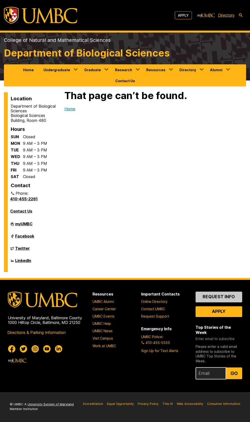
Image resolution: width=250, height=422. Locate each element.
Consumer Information (223, 404)
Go (234, 373)
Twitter (22, 250)
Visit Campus (103, 338)
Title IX (167, 404)
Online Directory (154, 301)
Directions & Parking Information (36, 332)
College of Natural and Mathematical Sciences (57, 40)
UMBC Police (151, 337)
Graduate (92, 70)
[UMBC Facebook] (11, 348)
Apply (183, 15)
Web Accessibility (190, 404)
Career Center (104, 309)
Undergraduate (56, 70)
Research (123, 70)
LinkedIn (23, 262)
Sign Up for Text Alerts (159, 351)
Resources (156, 70)
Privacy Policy (148, 404)
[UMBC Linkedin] (58, 348)
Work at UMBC (104, 346)
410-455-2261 (24, 198)
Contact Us (125, 81)
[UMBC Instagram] (35, 348)
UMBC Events (104, 316)
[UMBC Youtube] (47, 348)
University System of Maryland (51, 404)
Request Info (219, 296)
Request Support (155, 316)
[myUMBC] (206, 15)
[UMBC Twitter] (23, 348)
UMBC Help (102, 323)
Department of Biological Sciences (87, 53)
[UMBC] (40, 15)
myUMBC (23, 226)
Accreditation (93, 404)
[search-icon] (240, 15)
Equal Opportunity (120, 404)
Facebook (24, 238)
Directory (226, 15)
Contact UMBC (153, 309)
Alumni (216, 70)
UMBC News (103, 331)
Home (28, 70)
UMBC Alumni (103, 301)
